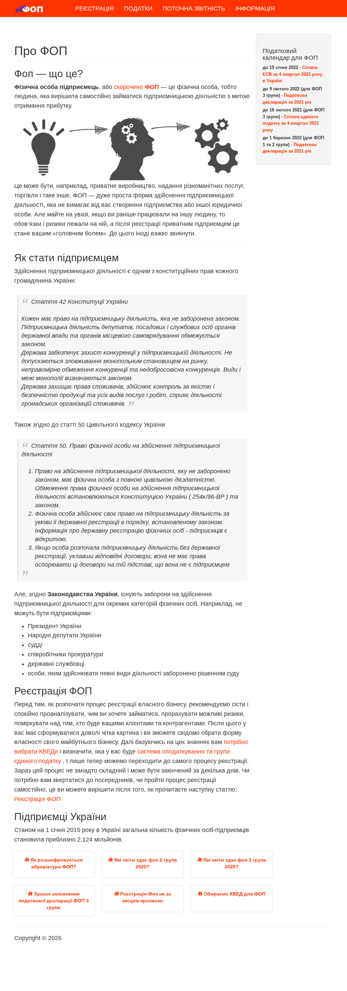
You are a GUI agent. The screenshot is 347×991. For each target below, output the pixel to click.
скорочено (136, 87)
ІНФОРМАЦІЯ (255, 8)
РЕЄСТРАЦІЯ (94, 8)
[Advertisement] (293, 274)
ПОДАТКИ (138, 8)
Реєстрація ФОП (37, 799)
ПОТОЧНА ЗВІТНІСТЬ (194, 8)
